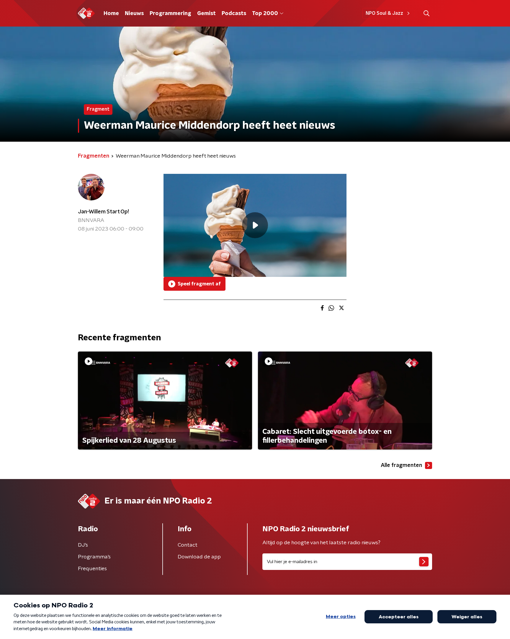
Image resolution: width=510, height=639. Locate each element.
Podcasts (234, 13)
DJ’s (83, 545)
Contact (187, 545)
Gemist (206, 13)
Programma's (94, 557)
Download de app (199, 557)
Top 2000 (265, 13)
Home (111, 13)
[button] (426, 13)
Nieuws (134, 13)
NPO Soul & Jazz (384, 13)
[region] (255, 225)
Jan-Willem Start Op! (103, 212)
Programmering (170, 13)
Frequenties (92, 568)
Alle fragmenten (401, 465)
